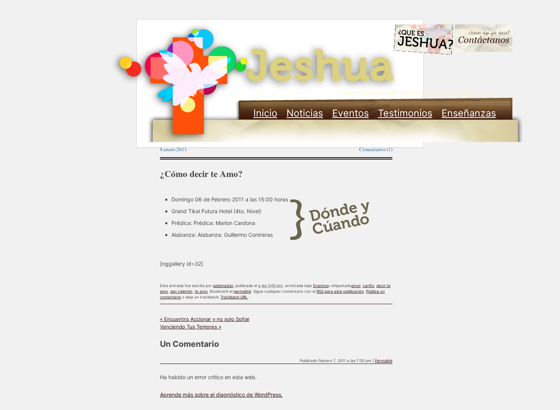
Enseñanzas (469, 113)
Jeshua (255, 82)
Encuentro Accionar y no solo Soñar (205, 319)
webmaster (223, 285)
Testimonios (405, 113)
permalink (242, 291)
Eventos (350, 113)
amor (355, 285)
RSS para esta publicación (340, 291)
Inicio (265, 113)
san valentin (181, 291)
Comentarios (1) (375, 149)
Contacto (483, 39)
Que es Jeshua (423, 40)
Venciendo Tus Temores (190, 327)
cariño (368, 285)
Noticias (304, 113)
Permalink (383, 360)
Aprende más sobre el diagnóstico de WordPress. (221, 394)
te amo (201, 291)
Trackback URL (234, 297)
